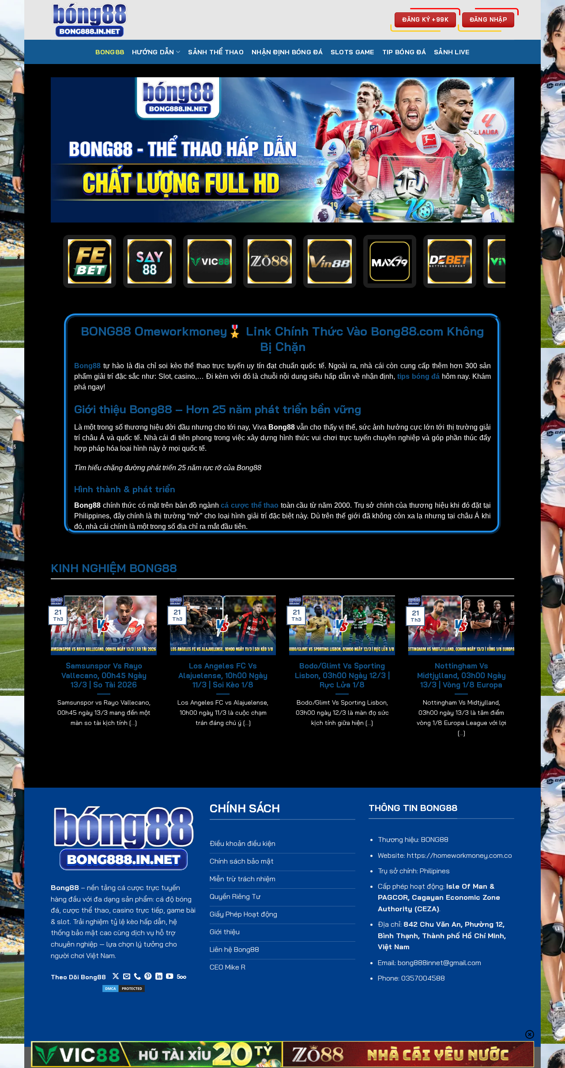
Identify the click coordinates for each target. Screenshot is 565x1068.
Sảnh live (452, 52)
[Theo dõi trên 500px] (181, 977)
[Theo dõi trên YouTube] (169, 977)
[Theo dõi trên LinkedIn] (158, 977)
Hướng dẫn (153, 52)
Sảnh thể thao (216, 52)
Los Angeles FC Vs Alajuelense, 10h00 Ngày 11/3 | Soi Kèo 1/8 (222, 675)
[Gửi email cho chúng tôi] (126, 977)
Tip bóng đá (404, 52)
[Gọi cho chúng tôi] (137, 977)
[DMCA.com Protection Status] (124, 987)
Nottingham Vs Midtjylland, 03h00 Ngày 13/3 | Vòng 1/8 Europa (461, 675)
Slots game (352, 52)
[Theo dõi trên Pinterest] (147, 977)
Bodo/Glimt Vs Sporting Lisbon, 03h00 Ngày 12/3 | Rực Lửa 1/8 (342, 675)
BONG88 (109, 52)
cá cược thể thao (250, 505)
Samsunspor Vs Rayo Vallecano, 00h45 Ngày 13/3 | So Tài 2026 (104, 675)
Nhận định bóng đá (287, 52)
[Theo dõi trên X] (115, 977)
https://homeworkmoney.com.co (459, 855)
